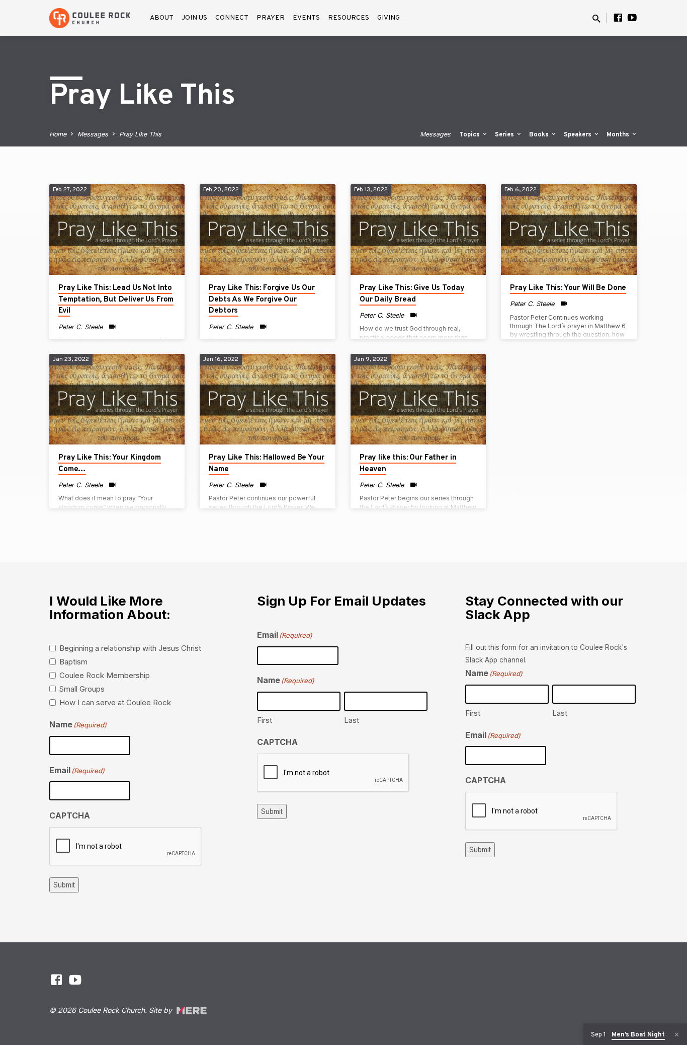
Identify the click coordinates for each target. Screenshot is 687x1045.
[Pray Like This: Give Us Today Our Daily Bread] (418, 229)
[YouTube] (632, 17)
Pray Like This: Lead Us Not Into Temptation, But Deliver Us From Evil (116, 299)
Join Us (194, 18)
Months (619, 135)
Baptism (73, 661)
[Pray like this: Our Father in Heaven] (418, 399)
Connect (231, 18)
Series (505, 135)
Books (539, 135)
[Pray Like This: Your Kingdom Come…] (117, 399)
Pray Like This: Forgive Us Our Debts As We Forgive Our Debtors (261, 299)
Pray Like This (140, 134)
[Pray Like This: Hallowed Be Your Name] (267, 399)
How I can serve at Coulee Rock (115, 702)
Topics (470, 135)
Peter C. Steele (80, 327)
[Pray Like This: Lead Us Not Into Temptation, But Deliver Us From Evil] (117, 229)
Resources (348, 18)
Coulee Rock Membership (104, 675)
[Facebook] (618, 17)
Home (57, 134)
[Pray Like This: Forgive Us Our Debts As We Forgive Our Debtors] (267, 229)
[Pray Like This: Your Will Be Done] (568, 229)
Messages (92, 134)
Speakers (578, 135)
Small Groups (82, 689)
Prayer (270, 18)
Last (351, 720)
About (162, 18)
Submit (64, 885)
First (264, 720)
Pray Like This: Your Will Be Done (568, 288)
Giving (388, 18)
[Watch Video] (112, 327)
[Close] (676, 1034)
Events (306, 18)
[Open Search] (596, 18)
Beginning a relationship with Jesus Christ (130, 648)
